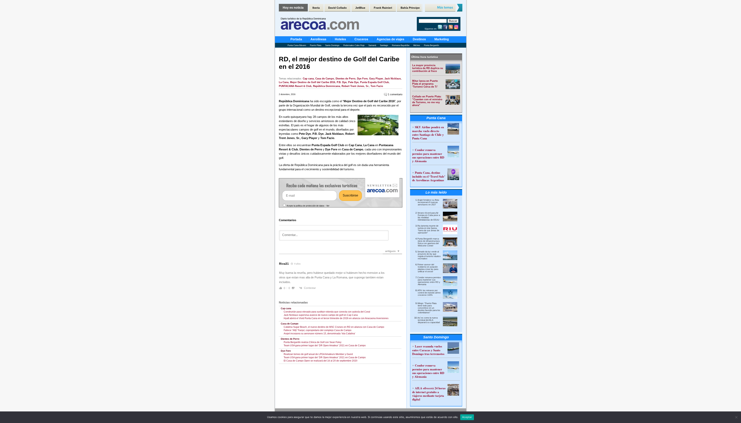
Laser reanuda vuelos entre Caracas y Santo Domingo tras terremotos (428, 350)
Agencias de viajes (390, 39)
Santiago (384, 45)
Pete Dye (353, 82)
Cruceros (361, 39)
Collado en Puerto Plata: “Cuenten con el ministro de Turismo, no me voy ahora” (427, 101)
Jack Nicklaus (392, 78)
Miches (416, 45)
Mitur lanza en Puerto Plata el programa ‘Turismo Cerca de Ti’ (425, 83)
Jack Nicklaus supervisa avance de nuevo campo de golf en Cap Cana (321, 315)
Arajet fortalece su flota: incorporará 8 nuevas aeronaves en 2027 (428, 202)
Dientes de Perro (345, 78)
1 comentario (394, 94)
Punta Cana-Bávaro (297, 45)
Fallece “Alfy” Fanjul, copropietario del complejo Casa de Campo (317, 330)
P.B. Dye (342, 82)
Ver (327, 206)
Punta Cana (436, 118)
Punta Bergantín (431, 45)
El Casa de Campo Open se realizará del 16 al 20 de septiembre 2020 (320, 360)
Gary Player (376, 78)
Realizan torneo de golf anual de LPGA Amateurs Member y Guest (318, 354)
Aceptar (467, 417)
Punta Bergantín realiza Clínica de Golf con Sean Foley (312, 342)
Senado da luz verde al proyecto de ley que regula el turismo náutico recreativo (429, 255)
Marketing (441, 39)
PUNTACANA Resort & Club (295, 86)
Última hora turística (424, 56)
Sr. (367, 86)
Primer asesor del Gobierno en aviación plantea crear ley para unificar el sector (427, 268)
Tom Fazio (376, 86)
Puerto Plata (315, 45)
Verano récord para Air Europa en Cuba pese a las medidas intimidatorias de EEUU (428, 216)
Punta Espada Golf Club (374, 82)
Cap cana (308, 78)
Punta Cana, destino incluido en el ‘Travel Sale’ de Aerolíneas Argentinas (428, 176)
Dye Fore (362, 78)
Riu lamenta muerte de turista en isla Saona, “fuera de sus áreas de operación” (428, 229)
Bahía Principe (410, 7)
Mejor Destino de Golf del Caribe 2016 (312, 82)
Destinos (419, 39)
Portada (296, 39)
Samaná (372, 45)
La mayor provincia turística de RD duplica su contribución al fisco (427, 68)
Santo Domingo (332, 45)
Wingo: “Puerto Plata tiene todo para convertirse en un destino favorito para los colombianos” (428, 308)
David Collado (337, 7)
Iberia (316, 7)
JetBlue (360, 7)
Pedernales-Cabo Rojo (354, 45)
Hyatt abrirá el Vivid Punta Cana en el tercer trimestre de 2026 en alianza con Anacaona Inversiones (336, 318)
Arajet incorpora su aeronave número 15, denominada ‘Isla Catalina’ (319, 333)
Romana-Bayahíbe (400, 45)
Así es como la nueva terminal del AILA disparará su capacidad (428, 320)
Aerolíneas (318, 39)
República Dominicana (326, 86)
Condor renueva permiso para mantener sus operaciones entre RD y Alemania (428, 155)
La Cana (283, 82)
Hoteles (340, 39)
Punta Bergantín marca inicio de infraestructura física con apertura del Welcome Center (428, 242)
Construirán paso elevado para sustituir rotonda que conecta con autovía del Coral (327, 311)
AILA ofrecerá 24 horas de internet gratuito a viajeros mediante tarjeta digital (429, 393)
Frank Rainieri (383, 7)
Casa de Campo (324, 78)
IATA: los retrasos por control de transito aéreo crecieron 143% (429, 292)
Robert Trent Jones (353, 86)
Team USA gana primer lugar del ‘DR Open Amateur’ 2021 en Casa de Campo (325, 345)
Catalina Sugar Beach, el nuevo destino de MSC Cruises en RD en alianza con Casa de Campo (334, 327)
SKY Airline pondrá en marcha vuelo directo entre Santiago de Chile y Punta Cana (428, 132)
